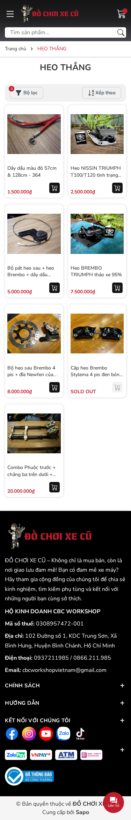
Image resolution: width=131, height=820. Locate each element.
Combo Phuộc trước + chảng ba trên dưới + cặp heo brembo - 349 (31, 474)
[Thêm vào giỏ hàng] (54, 188)
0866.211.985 (92, 658)
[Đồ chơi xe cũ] (49, 13)
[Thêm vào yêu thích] (54, 134)
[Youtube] (45, 733)
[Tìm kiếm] (121, 32)
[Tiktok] (79, 733)
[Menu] (10, 13)
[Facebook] (11, 733)
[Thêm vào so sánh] (54, 148)
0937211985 (52, 658)
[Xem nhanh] (54, 119)
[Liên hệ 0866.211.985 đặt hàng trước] (117, 387)
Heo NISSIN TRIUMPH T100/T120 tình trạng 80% (96, 175)
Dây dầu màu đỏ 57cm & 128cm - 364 (32, 171)
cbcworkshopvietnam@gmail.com (64, 670)
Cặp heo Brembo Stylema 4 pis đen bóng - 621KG (96, 375)
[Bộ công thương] (29, 776)
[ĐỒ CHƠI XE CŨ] (48, 536)
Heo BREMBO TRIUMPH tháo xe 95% (96, 271)
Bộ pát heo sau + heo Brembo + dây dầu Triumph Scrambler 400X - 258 (30, 278)
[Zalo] (62, 733)
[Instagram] (28, 733)
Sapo (82, 812)
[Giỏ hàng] (121, 13)
